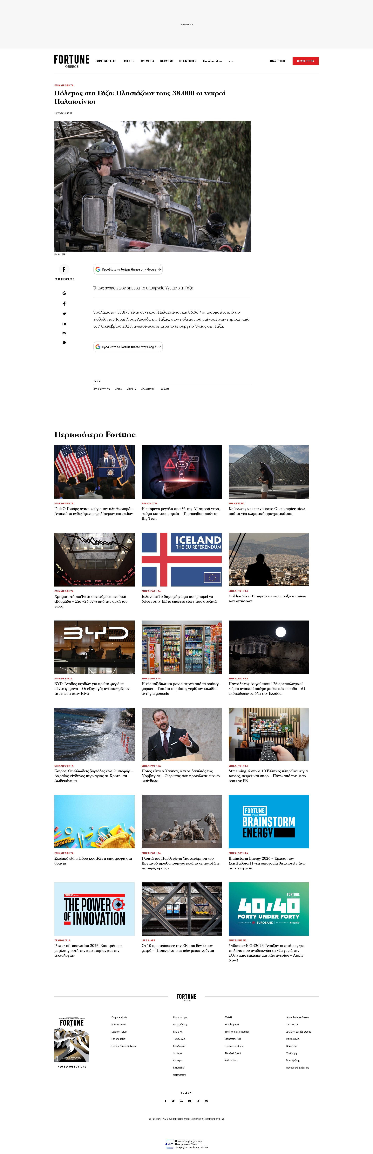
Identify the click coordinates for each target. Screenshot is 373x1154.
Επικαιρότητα (180, 1017)
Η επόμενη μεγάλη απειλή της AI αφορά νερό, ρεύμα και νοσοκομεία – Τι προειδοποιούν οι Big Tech (181, 513)
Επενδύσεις (179, 1046)
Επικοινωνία (292, 1038)
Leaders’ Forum (119, 1031)
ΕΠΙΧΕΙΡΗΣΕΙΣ (63, 678)
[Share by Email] (64, 333)
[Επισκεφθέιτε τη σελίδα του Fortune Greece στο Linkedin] (181, 1101)
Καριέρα (177, 1060)
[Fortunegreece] (71, 66)
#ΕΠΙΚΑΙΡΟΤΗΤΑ (101, 389)
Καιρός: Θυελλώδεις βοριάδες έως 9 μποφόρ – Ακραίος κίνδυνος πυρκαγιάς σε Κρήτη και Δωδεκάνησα (93, 776)
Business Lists (119, 1024)
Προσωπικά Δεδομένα (297, 1067)
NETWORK (166, 61)
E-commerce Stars (234, 1046)
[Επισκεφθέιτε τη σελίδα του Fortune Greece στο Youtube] (190, 1101)
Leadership (178, 1067)
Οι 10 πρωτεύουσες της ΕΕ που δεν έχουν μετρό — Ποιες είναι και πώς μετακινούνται (178, 948)
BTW (221, 1118)
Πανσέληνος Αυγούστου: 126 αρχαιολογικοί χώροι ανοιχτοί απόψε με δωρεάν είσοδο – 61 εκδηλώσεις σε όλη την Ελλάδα (267, 688)
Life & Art (178, 1031)
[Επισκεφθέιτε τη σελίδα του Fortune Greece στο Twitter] (173, 1101)
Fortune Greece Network (124, 1046)
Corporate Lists (119, 1017)
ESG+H (228, 1017)
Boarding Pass (232, 1024)
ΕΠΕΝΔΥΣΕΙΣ (237, 503)
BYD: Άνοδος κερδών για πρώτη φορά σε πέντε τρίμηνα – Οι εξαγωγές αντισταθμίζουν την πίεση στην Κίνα (92, 688)
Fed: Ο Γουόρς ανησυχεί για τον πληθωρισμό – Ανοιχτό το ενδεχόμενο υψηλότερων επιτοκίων (93, 511)
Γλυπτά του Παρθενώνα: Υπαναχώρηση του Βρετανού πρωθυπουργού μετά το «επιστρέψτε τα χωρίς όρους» (181, 863)
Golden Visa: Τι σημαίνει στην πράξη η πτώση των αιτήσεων (267, 599)
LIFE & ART (148, 940)
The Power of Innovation (237, 1031)
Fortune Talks (118, 1038)
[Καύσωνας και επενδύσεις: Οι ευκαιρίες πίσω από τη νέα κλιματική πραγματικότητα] (269, 472)
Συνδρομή (291, 1053)
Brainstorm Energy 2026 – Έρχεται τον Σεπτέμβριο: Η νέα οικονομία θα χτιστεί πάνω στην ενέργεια (267, 863)
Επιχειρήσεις (180, 1024)
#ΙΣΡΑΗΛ (131, 389)
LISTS (126, 61)
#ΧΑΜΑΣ (165, 389)
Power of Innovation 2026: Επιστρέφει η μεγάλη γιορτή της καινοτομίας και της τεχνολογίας (88, 950)
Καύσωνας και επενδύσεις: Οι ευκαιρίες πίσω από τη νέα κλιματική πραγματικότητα (267, 511)
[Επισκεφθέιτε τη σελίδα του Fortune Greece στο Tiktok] (198, 1101)
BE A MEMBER (187, 61)
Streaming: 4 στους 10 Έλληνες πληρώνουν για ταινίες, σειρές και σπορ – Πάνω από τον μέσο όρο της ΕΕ (268, 776)
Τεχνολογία (179, 1038)
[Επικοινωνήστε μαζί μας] (206, 1101)
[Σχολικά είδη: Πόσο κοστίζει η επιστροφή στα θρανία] (94, 821)
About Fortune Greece (297, 1017)
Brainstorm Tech (233, 1038)
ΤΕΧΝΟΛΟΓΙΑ (150, 503)
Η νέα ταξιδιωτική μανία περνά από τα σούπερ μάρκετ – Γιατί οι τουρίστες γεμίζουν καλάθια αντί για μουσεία (180, 688)
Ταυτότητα (292, 1024)
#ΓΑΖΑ (118, 389)
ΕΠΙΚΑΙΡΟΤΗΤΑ (64, 85)
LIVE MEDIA (147, 61)
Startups (177, 1053)
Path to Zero (231, 1060)
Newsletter (291, 1046)
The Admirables (212, 61)
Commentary (179, 1074)
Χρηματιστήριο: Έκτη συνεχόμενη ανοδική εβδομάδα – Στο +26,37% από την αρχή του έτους (90, 601)
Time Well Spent (233, 1053)
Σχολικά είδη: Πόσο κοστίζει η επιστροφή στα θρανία (93, 861)
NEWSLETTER (305, 61)
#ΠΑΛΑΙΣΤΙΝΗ (148, 389)
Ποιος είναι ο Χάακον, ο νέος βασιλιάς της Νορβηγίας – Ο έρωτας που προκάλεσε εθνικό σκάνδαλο (181, 776)
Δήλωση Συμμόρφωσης (298, 1031)
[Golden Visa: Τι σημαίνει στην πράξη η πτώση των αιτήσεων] (269, 559)
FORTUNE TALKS (106, 61)
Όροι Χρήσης (293, 1060)
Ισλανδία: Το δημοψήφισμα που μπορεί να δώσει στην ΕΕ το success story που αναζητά (179, 599)
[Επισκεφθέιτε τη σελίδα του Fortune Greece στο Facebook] (165, 1101)
